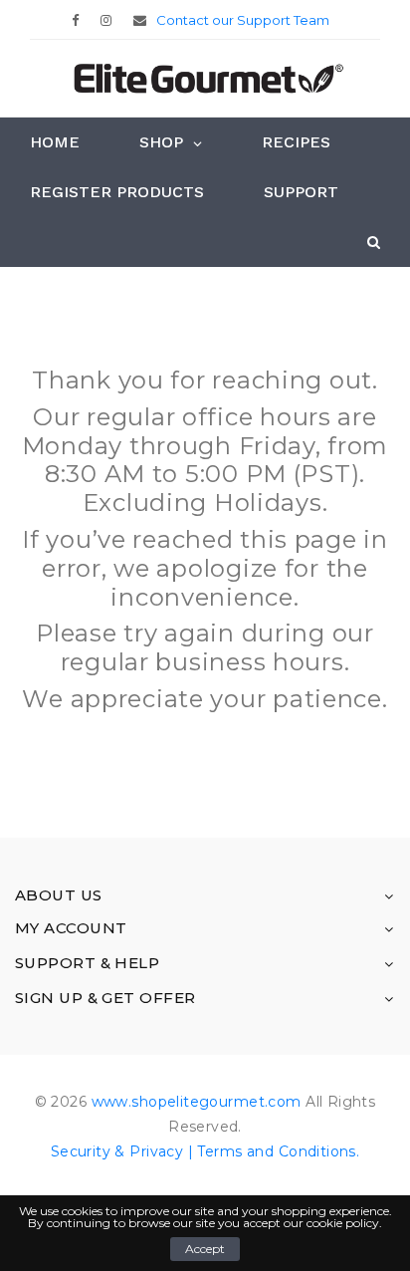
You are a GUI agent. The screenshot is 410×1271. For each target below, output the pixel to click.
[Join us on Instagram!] (111, 20)
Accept (205, 1248)
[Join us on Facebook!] (80, 20)
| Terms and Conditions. (271, 1151)
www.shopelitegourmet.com (197, 1102)
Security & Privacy (117, 1151)
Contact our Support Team (242, 20)
